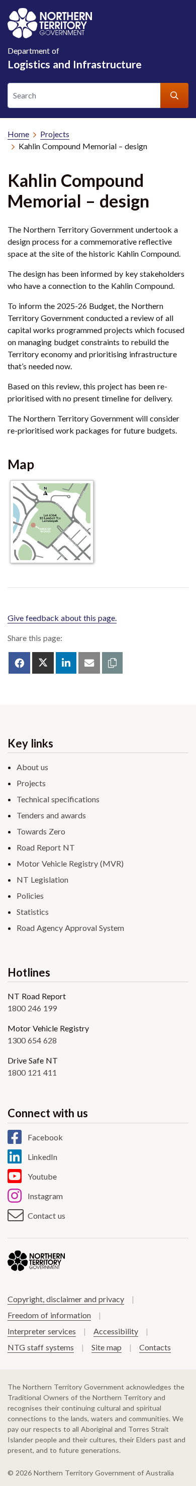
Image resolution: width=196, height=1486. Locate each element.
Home (18, 134)
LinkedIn (42, 1156)
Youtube (42, 1176)
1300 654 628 (32, 1040)
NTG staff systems (41, 1347)
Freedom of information (49, 1315)
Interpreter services (42, 1331)
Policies (30, 895)
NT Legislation (42, 879)
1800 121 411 (32, 1072)
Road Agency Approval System (70, 927)
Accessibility (115, 1331)
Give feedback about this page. (62, 617)
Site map (106, 1347)
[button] (112, 663)
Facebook (45, 1137)
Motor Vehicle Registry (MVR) (70, 863)
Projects (54, 134)
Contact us (46, 1215)
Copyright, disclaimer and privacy (66, 1299)
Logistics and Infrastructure (75, 58)
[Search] (174, 95)
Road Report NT (46, 847)
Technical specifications (58, 799)
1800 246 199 (32, 1008)
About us (32, 767)
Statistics (33, 911)
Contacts (155, 1347)
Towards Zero (41, 831)
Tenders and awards (51, 815)
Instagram (45, 1196)
